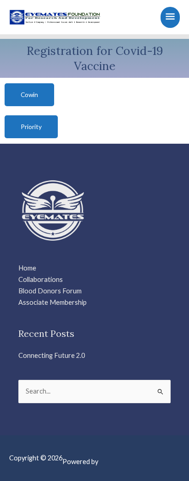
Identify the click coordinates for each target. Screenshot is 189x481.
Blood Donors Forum (50, 291)
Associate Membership (52, 302)
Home (27, 268)
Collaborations (40, 279)
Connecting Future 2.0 (51, 355)
